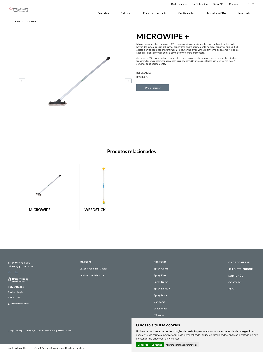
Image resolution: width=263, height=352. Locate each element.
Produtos (103, 12)
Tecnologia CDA (216, 12)
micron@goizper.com (20, 266)
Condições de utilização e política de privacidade (59, 348)
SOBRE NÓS (235, 275)
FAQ (231, 288)
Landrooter (245, 12)
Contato (233, 3)
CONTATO (234, 282)
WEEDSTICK (95, 209)
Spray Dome (161, 281)
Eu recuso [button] (157, 344)
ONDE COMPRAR (239, 262)
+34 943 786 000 (20, 262)
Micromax (160, 315)
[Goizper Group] (18, 281)
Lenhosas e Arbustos (92, 275)
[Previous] (22, 81)
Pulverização (16, 286)
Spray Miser (161, 295)
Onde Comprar (179, 3)
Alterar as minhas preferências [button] (182, 344)
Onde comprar (153, 87)
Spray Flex (160, 275)
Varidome (159, 301)
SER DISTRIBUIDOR (240, 269)
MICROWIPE (40, 209)
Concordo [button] (143, 344)
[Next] (128, 81)
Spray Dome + (162, 288)
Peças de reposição (155, 12)
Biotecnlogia (15, 292)
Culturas (126, 12)
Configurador (186, 12)
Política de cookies (17, 348)
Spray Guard (161, 268)
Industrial (14, 297)
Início (17, 21)
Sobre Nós (218, 3)
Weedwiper (160, 308)
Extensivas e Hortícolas (94, 268)
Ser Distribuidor (200, 3)
